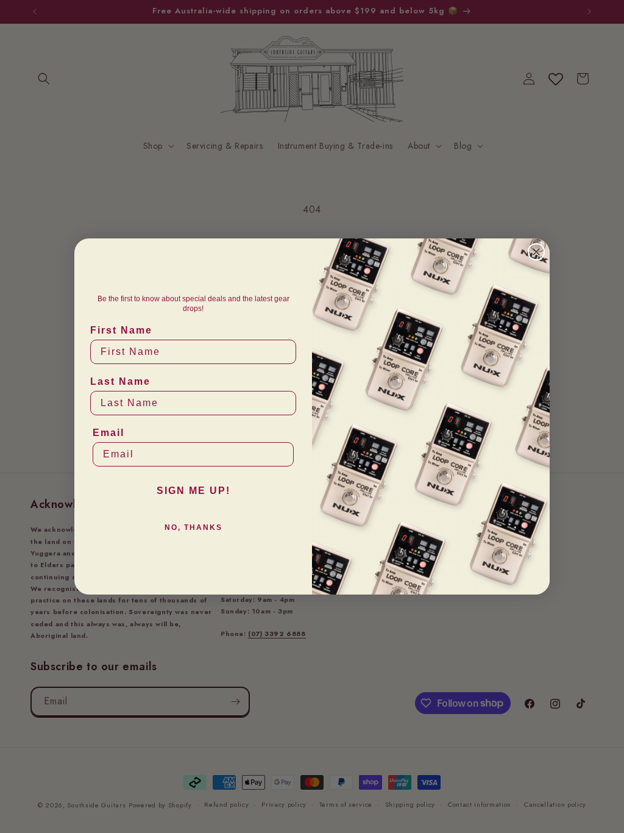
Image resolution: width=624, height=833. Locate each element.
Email (108, 432)
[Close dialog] (536, 252)
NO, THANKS (193, 527)
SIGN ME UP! (193, 490)
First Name (121, 330)
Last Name (120, 381)
